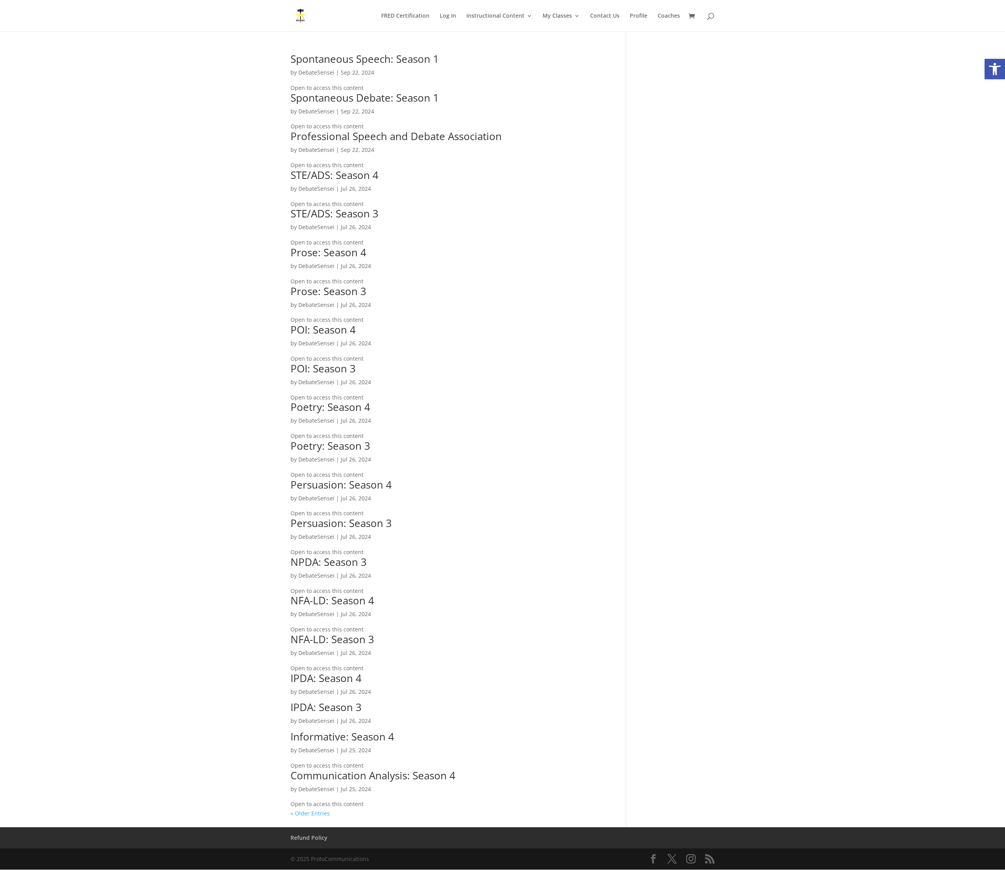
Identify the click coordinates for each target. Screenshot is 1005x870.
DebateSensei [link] (316, 72)
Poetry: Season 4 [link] (330, 407)
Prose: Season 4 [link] (328, 252)
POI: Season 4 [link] (323, 330)
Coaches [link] (669, 16)
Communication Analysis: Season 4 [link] (373, 775)
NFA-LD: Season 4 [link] (332, 600)
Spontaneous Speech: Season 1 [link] (365, 59)
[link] (995, 69)
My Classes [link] (557, 16)
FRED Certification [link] (405, 16)
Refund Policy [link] (309, 837)
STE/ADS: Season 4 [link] (334, 175)
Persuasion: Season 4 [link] (341, 485)
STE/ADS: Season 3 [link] (334, 213)
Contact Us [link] (604, 16)
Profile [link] (638, 16)
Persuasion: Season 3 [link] (341, 523)
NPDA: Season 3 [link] (329, 562)
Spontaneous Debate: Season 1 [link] (365, 98)
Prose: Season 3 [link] (328, 291)
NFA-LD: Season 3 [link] (332, 639)
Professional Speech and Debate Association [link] (396, 136)
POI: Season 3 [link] (323, 368)
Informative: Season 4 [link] (342, 737)
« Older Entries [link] (310, 813)
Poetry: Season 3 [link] (330, 446)
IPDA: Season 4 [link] (326, 678)
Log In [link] (448, 16)
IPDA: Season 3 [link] (326, 707)
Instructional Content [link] (495, 16)
